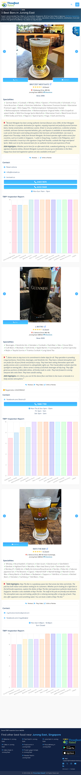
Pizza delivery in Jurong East (49, 746)
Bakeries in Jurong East (9, 740)
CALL (16, 80)
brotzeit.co (11, 177)
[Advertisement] (40, 713)
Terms (72, 769)
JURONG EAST (15, 10)
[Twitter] (67, 763)
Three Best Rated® (39, 773)
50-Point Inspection (72, 16)
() (45, 87)
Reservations (11, 167)
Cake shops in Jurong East (7, 751)
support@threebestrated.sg (72, 760)
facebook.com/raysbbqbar (17, 618)
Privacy (66, 769)
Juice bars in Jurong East (50, 740)
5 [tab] (43, 317)
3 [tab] (40, 317)
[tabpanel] (40, 52)
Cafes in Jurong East (8, 746)
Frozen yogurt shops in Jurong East (30, 751)
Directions (48, 92)
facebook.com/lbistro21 (16, 399)
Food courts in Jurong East (28, 746)
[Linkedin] (63, 766)
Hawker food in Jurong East (28, 757)
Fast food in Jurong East (29, 740)
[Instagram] (71, 763)
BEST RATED (5, 10)
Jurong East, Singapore (46, 734)
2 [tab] (38, 317)
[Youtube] (75, 763)
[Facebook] (63, 763)
